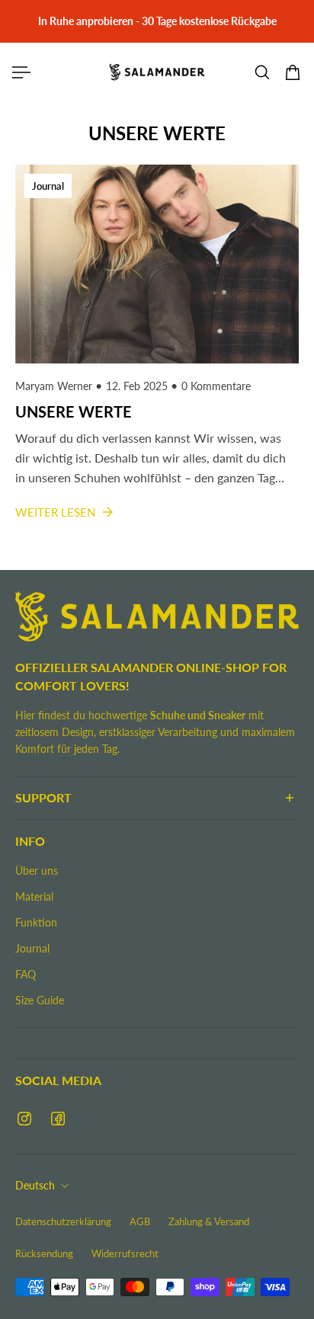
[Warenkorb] (292, 72)
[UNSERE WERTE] (157, 358)
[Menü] (21, 72)
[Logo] (157, 72)
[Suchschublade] (262, 72)
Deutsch (35, 1185)
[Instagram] (24, 1118)
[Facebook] (58, 1118)
